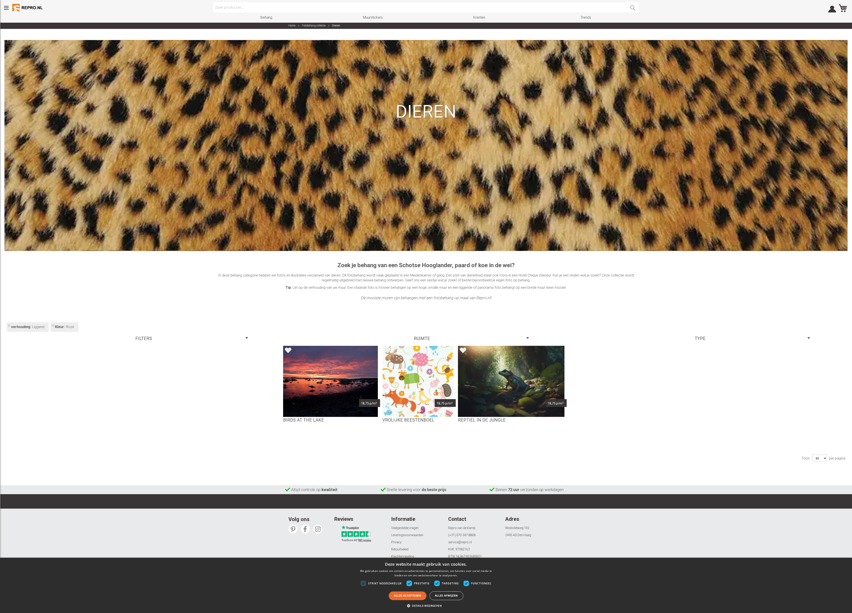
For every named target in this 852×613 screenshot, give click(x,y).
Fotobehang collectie (314, 25)
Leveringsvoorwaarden (407, 535)
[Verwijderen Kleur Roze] (53, 326)
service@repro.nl (460, 542)
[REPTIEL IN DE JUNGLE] (511, 381)
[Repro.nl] (27, 7)
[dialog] (426, 585)
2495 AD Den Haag (518, 535)
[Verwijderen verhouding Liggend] (9, 326)
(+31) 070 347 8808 (461, 535)
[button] (426, 605)
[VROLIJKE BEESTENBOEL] (418, 381)
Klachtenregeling (402, 556)
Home (292, 25)
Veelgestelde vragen (405, 528)
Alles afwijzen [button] (446, 595)
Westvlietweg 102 (517, 528)
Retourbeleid (399, 549)
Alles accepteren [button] (407, 595)
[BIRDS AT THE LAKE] (330, 381)
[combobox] (426, 7)
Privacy (396, 542)
